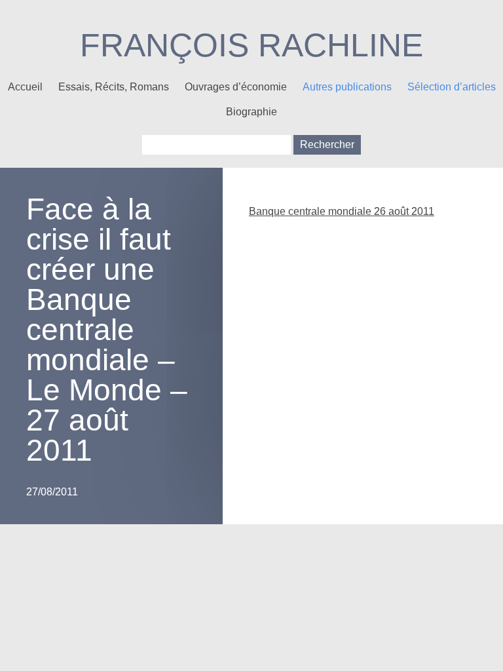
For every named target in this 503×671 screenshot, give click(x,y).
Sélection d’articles (451, 86)
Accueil (25, 86)
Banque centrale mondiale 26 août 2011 (341, 211)
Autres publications (347, 86)
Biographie (251, 111)
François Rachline (251, 45)
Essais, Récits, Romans (113, 86)
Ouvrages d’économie (236, 86)
